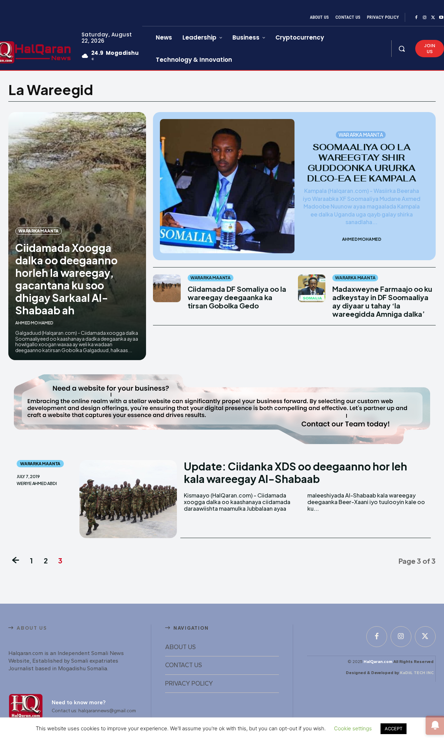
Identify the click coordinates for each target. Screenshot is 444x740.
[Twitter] (433, 18)
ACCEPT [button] (393, 728)
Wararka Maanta (38, 230)
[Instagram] (424, 18)
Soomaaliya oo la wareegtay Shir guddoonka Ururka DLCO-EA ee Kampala (361, 163)
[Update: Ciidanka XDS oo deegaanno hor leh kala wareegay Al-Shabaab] (128, 499)
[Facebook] (416, 18)
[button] (401, 48)
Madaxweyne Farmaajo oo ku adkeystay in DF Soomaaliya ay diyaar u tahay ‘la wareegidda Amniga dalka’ (382, 301)
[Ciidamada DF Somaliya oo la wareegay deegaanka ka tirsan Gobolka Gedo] (166, 288)
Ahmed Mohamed (34, 322)
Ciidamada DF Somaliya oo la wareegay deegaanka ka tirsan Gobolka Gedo (237, 297)
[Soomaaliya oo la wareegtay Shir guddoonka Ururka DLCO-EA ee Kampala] (227, 186)
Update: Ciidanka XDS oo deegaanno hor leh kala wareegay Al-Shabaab (295, 472)
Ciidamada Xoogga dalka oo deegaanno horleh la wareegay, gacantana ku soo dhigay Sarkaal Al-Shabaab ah (66, 279)
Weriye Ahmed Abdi (37, 483)
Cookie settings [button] (353, 728)
